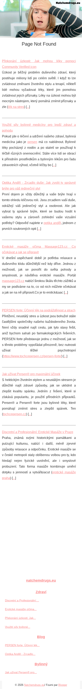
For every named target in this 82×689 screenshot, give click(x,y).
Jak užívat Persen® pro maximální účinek (31, 374)
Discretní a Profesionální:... (22, 600)
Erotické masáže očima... (21, 609)
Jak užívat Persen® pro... (21, 672)
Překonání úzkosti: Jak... (20, 618)
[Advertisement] (41, 532)
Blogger (62, 684)
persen (32, 142)
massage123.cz (13, 281)
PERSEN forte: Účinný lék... (22, 645)
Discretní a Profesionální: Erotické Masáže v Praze (37, 432)
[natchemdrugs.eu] (41, 19)
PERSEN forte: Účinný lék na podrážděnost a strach (38, 310)
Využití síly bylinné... (17, 626)
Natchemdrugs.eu (34, 684)
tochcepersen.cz (14, 414)
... (28, 107)
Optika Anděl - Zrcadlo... (20, 654)
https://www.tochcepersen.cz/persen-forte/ (32, 356)
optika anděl (52, 223)
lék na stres (16, 107)
